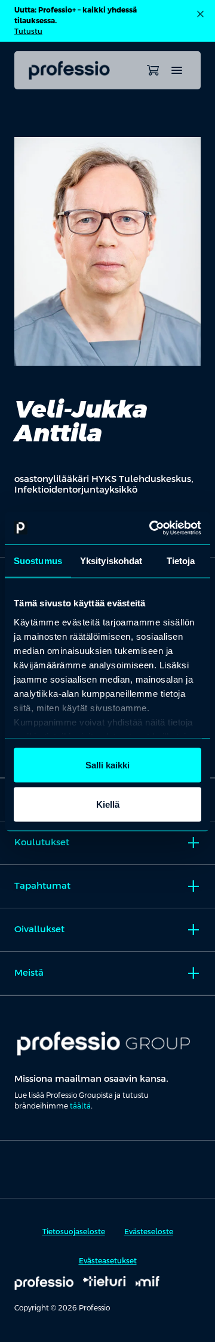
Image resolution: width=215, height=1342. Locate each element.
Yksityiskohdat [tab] (111, 561)
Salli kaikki (107, 765)
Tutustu (28, 31)
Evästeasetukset (108, 1261)
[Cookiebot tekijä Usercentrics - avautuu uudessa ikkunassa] (151, 527)
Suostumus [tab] (38, 561)
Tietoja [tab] (181, 561)
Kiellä (107, 804)
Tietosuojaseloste (73, 1232)
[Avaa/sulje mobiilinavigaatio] (176, 70)
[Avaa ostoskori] (152, 70)
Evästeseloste (148, 1232)
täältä (80, 1106)
